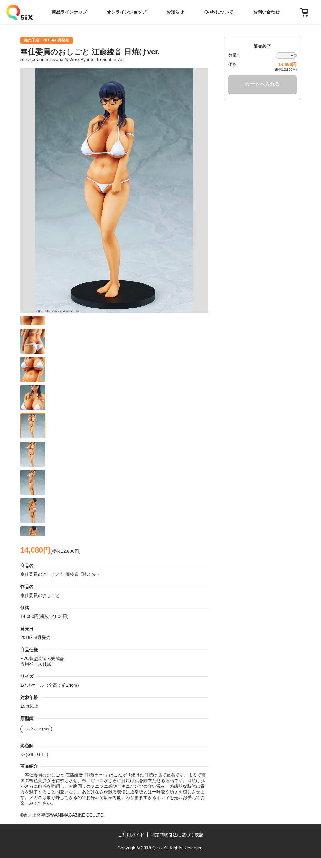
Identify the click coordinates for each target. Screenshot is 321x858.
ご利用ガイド (131, 834)
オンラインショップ (126, 11)
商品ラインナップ (69, 11)
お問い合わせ (266, 11)
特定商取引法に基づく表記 (177, 834)
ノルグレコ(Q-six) (36, 729)
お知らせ (175, 11)
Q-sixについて (218, 11)
